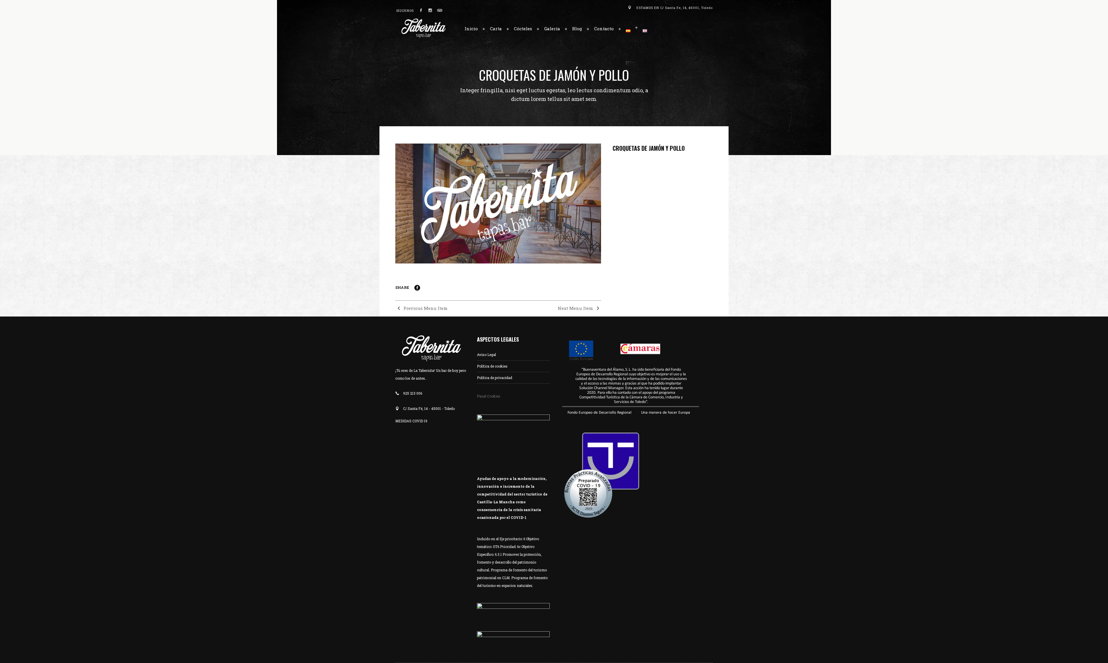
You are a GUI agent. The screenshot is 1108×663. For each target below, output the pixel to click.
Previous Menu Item (425, 308)
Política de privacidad (494, 377)
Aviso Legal (486, 354)
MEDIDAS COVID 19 (411, 421)
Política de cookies (492, 366)
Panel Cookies (488, 396)
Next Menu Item (576, 308)
